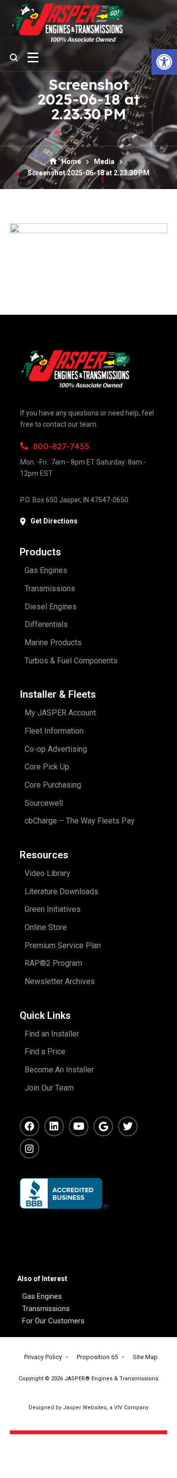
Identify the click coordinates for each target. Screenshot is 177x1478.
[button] (164, 62)
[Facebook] (29, 1126)
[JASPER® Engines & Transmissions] (66, 22)
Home (71, 161)
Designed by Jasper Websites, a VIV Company (88, 1407)
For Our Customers (53, 1320)
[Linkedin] (54, 1126)
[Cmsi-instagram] (29, 1148)
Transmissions (46, 1308)
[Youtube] (78, 1126)
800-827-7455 (61, 446)
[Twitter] (128, 1126)
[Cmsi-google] (103, 1126)
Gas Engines (42, 1296)
